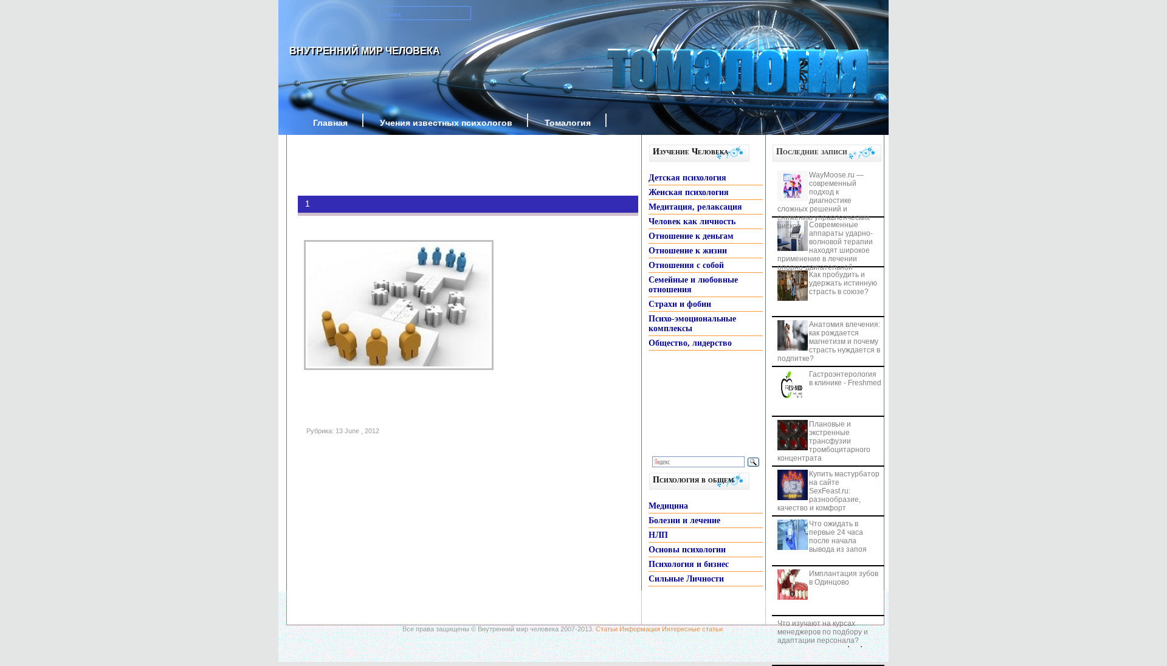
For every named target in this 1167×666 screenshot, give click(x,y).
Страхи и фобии (680, 304)
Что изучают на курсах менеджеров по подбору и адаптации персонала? (822, 632)
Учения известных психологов (446, 123)
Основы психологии (687, 549)
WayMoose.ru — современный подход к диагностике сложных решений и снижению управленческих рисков (823, 200)
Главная (330, 123)
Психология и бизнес (689, 564)
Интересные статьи (692, 629)
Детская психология (687, 177)
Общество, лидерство (690, 343)
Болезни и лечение (684, 520)
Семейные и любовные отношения (693, 284)
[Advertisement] (450, 165)
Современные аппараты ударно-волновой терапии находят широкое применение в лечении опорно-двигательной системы (825, 250)
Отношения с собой (686, 265)
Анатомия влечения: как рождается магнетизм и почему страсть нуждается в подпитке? (828, 341)
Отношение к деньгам (691, 236)
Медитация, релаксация (695, 206)
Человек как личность (692, 221)
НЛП (658, 535)
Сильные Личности (686, 578)
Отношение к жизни (688, 250)
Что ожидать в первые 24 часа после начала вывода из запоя (838, 537)
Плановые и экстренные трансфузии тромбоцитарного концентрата (823, 441)
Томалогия (568, 123)
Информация (639, 629)
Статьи (607, 629)
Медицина (668, 505)
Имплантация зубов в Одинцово (843, 577)
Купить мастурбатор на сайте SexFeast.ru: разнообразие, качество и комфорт (828, 491)
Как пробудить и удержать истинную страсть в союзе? (843, 283)
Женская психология (689, 192)
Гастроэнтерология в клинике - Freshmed (845, 378)
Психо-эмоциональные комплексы (692, 323)
